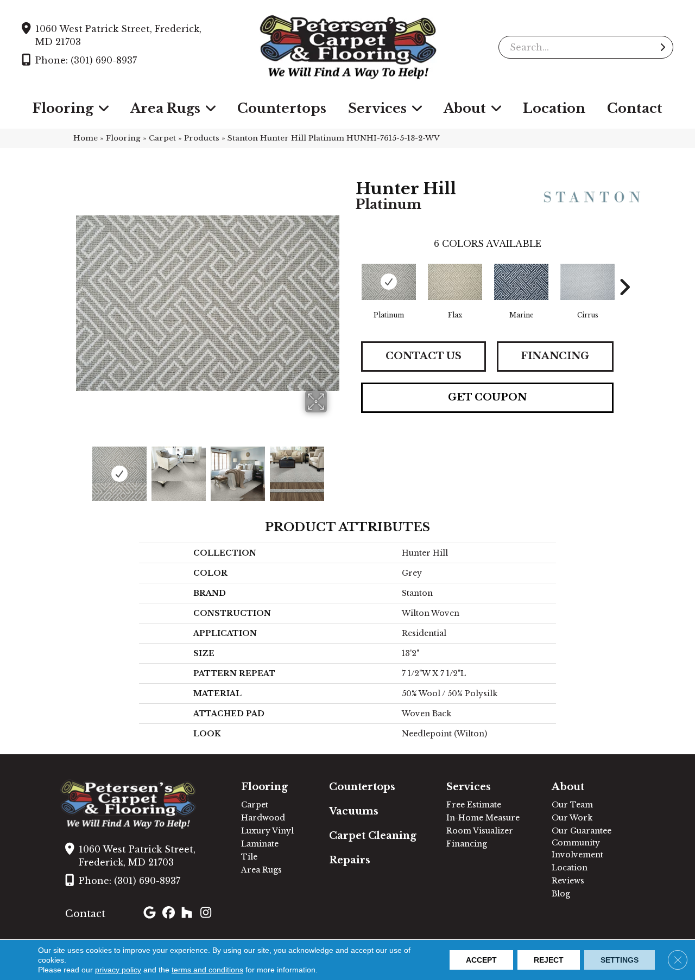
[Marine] (521, 282)
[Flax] (455, 282)
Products (201, 138)
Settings (620, 960)
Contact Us (424, 356)
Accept (481, 960)
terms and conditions (207, 969)
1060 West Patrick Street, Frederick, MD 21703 (118, 35)
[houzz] (189, 913)
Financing (555, 356)
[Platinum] (389, 282)
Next (333, 468)
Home (85, 138)
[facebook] (170, 913)
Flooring (123, 138)
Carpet (162, 138)
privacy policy (118, 969)
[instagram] (208, 913)
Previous (81, 468)
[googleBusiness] (151, 913)
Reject (549, 960)
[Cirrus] (587, 282)
